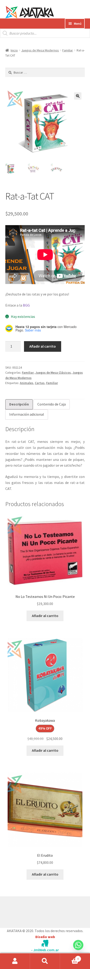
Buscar (45, 961)
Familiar (67, 50)
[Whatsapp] (78, 949)
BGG (26, 305)
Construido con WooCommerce (29, 911)
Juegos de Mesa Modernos (40, 50)
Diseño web (45, 936)
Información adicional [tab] (26, 414)
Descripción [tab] (19, 404)
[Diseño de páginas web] (45, 943)
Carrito (69, 957)
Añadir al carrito (42, 346)
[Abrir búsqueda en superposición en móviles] (45, 33)
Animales (26, 383)
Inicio (14, 50)
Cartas (40, 383)
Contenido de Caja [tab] (51, 404)
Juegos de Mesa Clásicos (53, 372)
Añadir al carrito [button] (45, 615)
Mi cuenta (15, 961)
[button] (77, 96)
